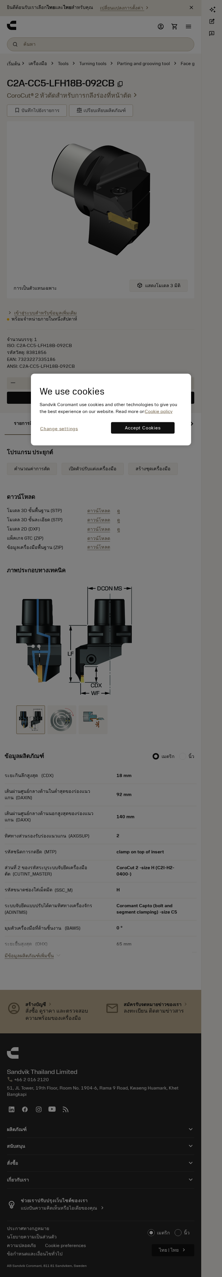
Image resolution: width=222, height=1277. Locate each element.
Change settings (59, 429)
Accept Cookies (142, 428)
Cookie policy (159, 411)
